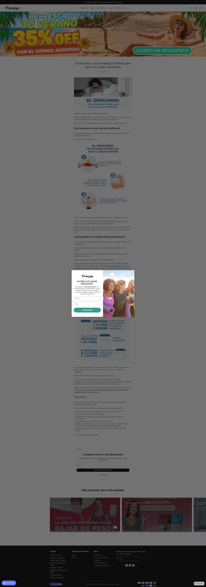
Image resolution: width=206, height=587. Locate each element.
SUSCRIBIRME (87, 310)
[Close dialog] (132, 272)
